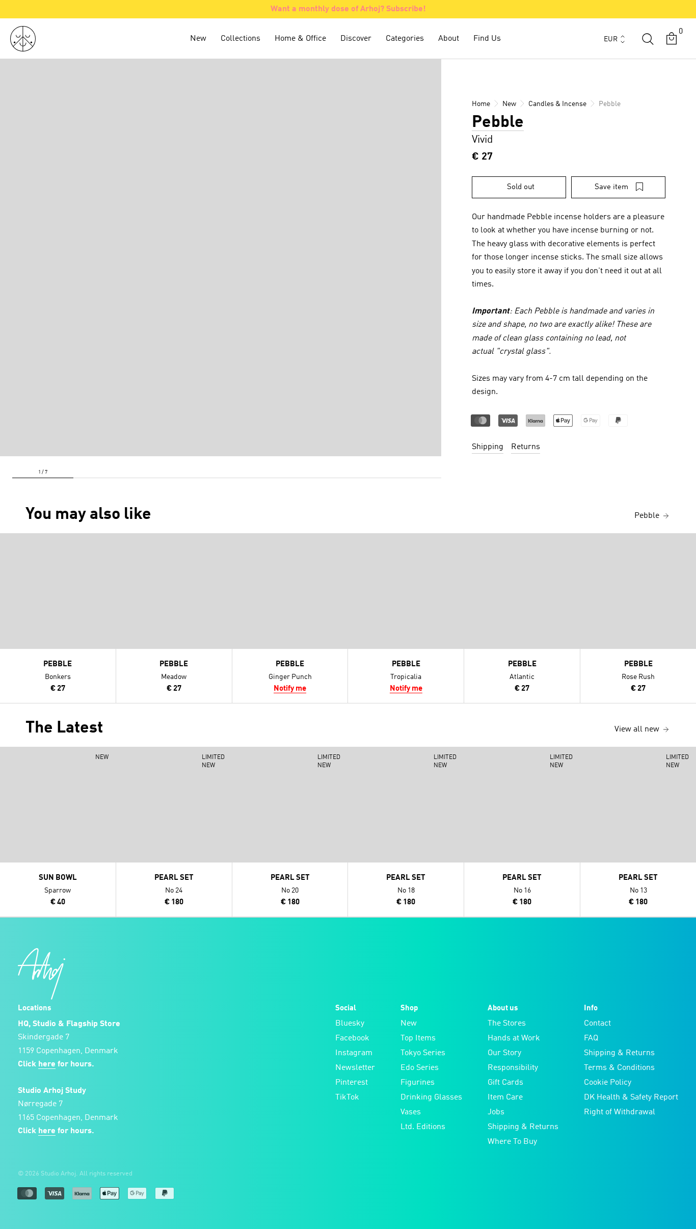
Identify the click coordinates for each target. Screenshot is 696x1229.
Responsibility (513, 1068)
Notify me (290, 689)
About (448, 39)
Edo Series (419, 1068)
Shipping (487, 447)
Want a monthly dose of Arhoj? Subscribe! (348, 9)
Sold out (520, 187)
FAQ (591, 1038)
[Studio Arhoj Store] (23, 38)
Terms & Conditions (619, 1068)
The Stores (507, 1023)
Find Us (487, 39)
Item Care (505, 1097)
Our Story (504, 1053)
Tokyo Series (422, 1053)
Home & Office (300, 39)
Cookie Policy (607, 1083)
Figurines (417, 1083)
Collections (240, 39)
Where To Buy (512, 1142)
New (198, 39)
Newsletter (355, 1068)
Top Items (418, 1038)
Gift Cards (505, 1083)
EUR (611, 39)
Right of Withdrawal (619, 1112)
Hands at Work (514, 1038)
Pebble (498, 123)
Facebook (352, 1038)
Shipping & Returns (523, 1127)
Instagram (353, 1053)
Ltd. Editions (422, 1127)
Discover (355, 39)
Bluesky (349, 1023)
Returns (525, 447)
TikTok (347, 1097)
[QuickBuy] (9, 543)
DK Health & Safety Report (631, 1097)
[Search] (647, 39)
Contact (597, 1023)
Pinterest (351, 1083)
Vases (410, 1112)
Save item (611, 187)
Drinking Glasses (431, 1097)
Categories (405, 39)
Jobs (496, 1112)
